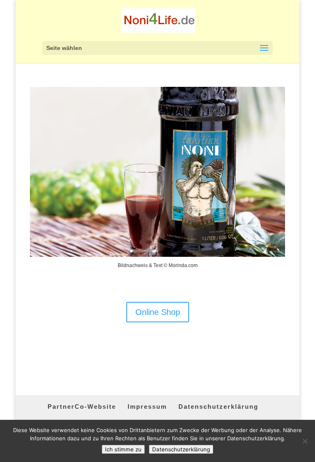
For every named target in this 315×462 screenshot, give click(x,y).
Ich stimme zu (123, 449)
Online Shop (157, 312)
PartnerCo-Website (82, 406)
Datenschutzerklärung (218, 406)
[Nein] (305, 441)
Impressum (147, 406)
